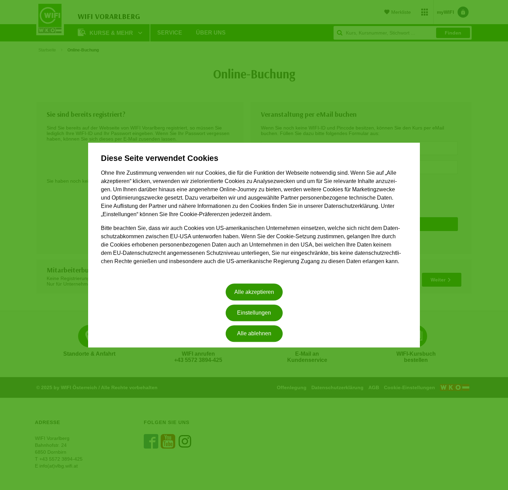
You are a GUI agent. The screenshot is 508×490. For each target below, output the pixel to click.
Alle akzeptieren (254, 292)
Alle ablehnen (254, 334)
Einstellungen (254, 313)
